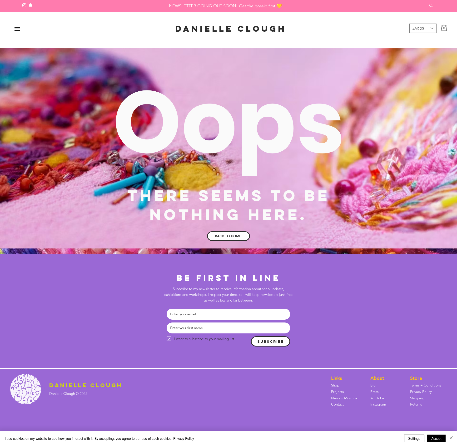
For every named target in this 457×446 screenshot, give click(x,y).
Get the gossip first (257, 6)
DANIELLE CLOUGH (231, 29)
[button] (423, 28)
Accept (436, 438)
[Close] (451, 438)
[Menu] (17, 29)
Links (336, 378)
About (377, 378)
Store (416, 378)
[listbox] (423, 28)
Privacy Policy (183, 438)
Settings (414, 438)
